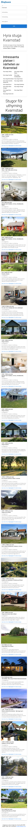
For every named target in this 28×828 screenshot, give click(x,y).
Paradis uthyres (5, 274)
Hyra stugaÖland (18, 90)
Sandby (14, 48)
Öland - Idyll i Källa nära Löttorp (9, 170)
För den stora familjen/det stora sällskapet (12, 307)
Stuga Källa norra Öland (7, 646)
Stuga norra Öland (6, 512)
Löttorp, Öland (6, 48)
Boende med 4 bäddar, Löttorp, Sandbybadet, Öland (13, 204)
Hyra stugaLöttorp (7, 71)
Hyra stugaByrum (7, 84)
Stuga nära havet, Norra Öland (9, 614)
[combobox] (13, 7)
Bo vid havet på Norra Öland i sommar (11, 478)
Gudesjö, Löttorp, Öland (7, 743)
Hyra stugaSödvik (18, 80)
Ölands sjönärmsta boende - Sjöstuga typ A (12, 711)
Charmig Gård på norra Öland (9, 811)
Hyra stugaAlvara (18, 78)
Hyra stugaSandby (7, 75)
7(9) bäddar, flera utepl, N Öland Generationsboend (14, 678)
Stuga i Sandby (5, 136)
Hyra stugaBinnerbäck (8, 78)
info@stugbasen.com (21, 826)
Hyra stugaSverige (18, 86)
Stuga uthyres (5, 341)
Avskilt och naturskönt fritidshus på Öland (12, 580)
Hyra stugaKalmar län (8, 93)
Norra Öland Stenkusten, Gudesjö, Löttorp (12, 546)
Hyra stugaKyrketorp (19, 84)
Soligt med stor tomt (7, 778)
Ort (2, 5)
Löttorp (22, 46)
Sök (14, 26)
